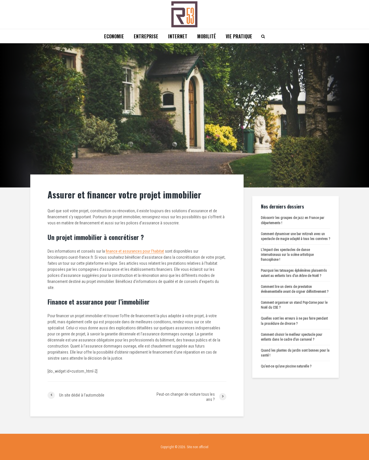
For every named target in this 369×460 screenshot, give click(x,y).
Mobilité (206, 36)
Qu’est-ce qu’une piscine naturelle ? (286, 366)
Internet (177, 36)
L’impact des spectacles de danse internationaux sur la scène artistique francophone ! (287, 255)
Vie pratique (239, 36)
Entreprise (146, 36)
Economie (114, 36)
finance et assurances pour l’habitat (135, 251)
